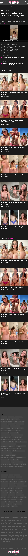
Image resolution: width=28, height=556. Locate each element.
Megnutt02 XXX (5, 52)
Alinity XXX (4, 423)
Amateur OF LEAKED (15, 426)
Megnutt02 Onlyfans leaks (9, 50)
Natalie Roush (20, 495)
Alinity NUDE (19, 417)
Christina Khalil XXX (21, 446)
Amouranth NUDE (5, 435)
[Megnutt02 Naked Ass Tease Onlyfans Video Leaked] (14, 164)
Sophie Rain (19, 501)
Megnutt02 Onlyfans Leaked (9, 49)
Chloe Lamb (12, 483)
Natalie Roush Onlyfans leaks (8, 457)
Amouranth (4, 477)
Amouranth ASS (5, 432)
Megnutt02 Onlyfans (7, 47)
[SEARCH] (26, 2)
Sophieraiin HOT (15, 459)
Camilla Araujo (13, 481)
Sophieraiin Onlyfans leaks (7, 466)
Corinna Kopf (5, 486)
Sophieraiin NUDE (6, 462)
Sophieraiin (11, 501)
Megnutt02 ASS (5, 44)
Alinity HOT (11, 417)
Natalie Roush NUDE (6, 450)
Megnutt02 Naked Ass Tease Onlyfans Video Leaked (12, 175)
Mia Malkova (12, 495)
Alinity (11, 474)
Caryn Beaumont (22, 481)
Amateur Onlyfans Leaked (17, 428)
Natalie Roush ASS (6, 448)
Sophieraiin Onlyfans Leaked (20, 464)
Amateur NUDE (5, 426)
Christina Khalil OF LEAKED (7, 441)
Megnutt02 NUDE (6, 46)
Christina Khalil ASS (17, 437)
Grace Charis (4, 490)
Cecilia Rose (4, 483)
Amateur (17, 474)
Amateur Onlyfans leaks (7, 430)
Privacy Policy (23, 548)
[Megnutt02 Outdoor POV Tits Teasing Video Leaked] (14, 137)
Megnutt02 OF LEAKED (18, 46)
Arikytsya (19, 477)
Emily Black (11, 488)
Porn (7, 96)
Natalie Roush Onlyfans (7, 453)
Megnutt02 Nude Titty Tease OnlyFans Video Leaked (12, 227)
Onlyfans (4, 497)
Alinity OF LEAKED (6, 419)
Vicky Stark (14, 506)
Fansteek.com (8, 24)
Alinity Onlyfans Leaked (7, 421)
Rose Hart (4, 499)
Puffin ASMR (15, 497)
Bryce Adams (5, 481)
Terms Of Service (13, 548)
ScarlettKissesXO (12, 499)
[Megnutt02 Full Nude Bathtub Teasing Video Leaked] (14, 191)
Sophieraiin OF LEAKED (17, 462)
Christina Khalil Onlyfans (21, 441)
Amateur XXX (18, 430)
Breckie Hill (20, 479)
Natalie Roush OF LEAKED (18, 450)
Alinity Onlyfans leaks (19, 421)
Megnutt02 (3, 96)
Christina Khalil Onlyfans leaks (8, 446)
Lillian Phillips (19, 490)
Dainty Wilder (13, 486)
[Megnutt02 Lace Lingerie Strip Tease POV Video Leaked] (14, 82)
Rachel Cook (23, 497)
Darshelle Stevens (22, 486)
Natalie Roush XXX (21, 457)
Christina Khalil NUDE (17, 439)
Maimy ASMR (5, 492)
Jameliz (11, 490)
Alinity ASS (4, 417)
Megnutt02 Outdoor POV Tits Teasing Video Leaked (12, 148)
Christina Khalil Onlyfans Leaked (9, 444)
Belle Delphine (12, 479)
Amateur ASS (12, 423)
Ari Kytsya (4, 479)
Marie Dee (12, 492)
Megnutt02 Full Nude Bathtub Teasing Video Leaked (12, 203)
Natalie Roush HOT (17, 448)
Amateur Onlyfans (6, 428)
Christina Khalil (21, 483)
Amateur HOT (20, 423)
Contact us (4, 548)
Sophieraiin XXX (19, 466)
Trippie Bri (9, 504)
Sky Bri (20, 499)
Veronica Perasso (5, 506)
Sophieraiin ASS (5, 459)
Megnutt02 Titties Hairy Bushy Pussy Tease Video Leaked (12, 121)
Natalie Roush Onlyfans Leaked (8, 455)
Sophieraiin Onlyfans (6, 464)
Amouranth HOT (14, 432)
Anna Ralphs (12, 477)
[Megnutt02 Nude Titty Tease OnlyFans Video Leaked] (14, 217)
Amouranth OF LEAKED (17, 435)
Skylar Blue (4, 501)
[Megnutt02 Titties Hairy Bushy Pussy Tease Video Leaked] (14, 109)
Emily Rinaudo (19, 488)
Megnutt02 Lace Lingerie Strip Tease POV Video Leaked (13, 93)
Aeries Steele (5, 474)
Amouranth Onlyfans (6, 437)
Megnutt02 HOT (16, 44)
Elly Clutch (4, 488)
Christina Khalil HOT (6, 439)
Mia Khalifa (4, 495)
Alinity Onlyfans (15, 419)
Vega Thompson (17, 504)
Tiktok (3, 504)
